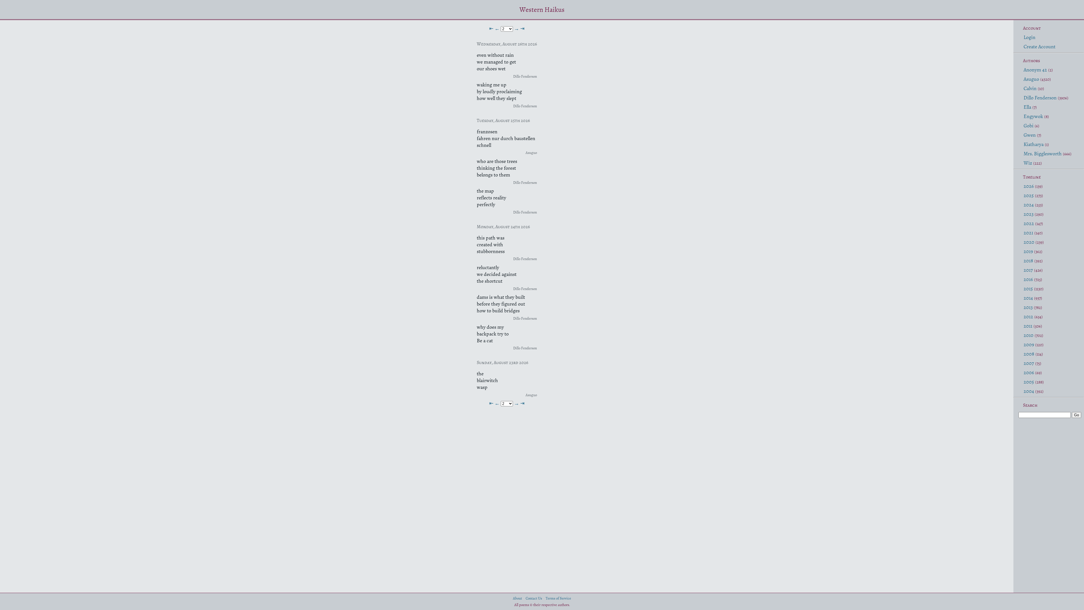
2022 (1029, 223)
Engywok (1033, 116)
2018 (1028, 260)
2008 (1029, 353)
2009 (1029, 344)
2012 (1028, 316)
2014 (1028, 298)
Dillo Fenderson (1040, 97)
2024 (1029, 204)
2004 (1029, 391)
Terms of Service (558, 598)
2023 (1028, 214)
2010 (1028, 335)
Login (1029, 37)
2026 (1029, 186)
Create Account (1039, 46)
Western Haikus (542, 9)
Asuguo (1031, 79)
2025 (1029, 195)
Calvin (1030, 88)
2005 (1029, 381)
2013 (1028, 307)
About (517, 598)
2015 (1028, 288)
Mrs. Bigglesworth (1043, 153)
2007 (1029, 363)
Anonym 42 (1035, 69)
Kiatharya (1034, 144)
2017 (1028, 270)
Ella (1027, 107)
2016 (1028, 279)
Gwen (1030, 135)
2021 (1028, 232)
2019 (1028, 251)
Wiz (1028, 163)
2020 (1029, 242)
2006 (1029, 372)
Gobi (1028, 125)
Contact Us (534, 598)
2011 (1028, 326)
